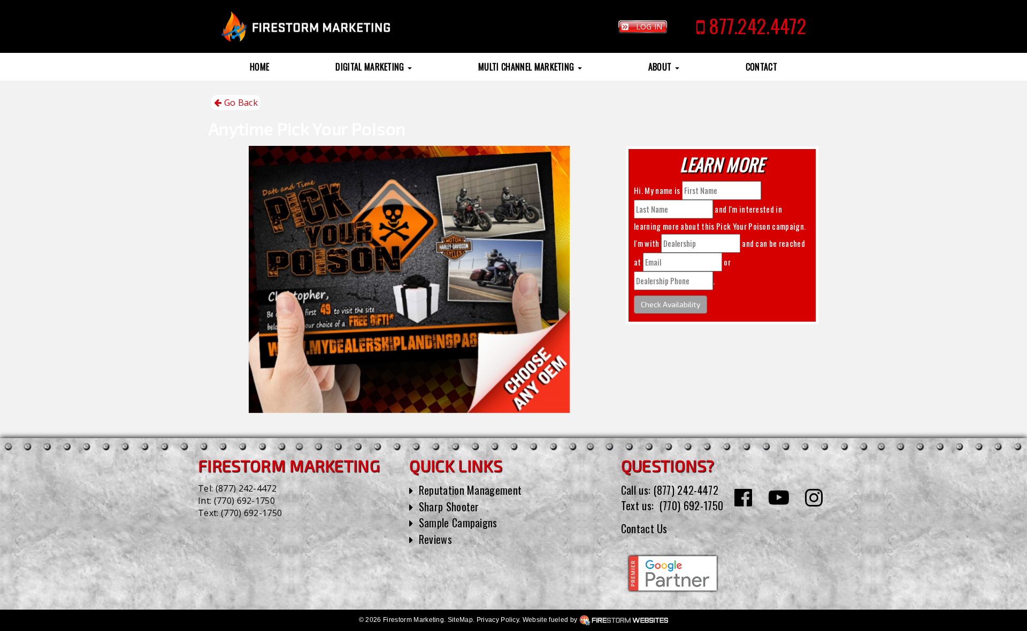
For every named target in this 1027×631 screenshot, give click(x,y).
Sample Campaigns (458, 523)
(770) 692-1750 (244, 501)
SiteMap (460, 620)
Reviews (435, 539)
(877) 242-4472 (246, 488)
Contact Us (644, 528)
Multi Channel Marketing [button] (527, 66)
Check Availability (670, 304)
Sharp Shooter (449, 506)
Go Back (239, 102)
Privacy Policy (498, 620)
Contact (761, 66)
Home (259, 66)
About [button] (661, 66)
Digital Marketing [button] (371, 66)
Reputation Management (470, 490)
